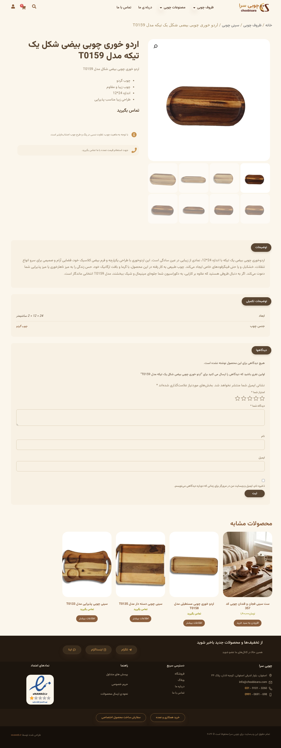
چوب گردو (21, 326)
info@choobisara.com (253, 682)
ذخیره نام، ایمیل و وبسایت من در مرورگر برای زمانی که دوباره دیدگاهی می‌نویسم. (219, 486)
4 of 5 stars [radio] (243, 398)
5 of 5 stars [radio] (237, 398)
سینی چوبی (230, 25)
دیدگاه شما (257, 406)
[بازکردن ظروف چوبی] (194, 7)
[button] (155, 46)
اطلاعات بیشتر (194, 623)
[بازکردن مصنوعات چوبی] (161, 7)
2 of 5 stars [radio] (256, 398)
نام (263, 436)
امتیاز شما (258, 392)
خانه (268, 25)
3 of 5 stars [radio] (249, 398)
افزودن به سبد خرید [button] (248, 623)
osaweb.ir (16, 735)
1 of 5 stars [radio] (262, 398)
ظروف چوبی (252, 25)
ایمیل (262, 457)
